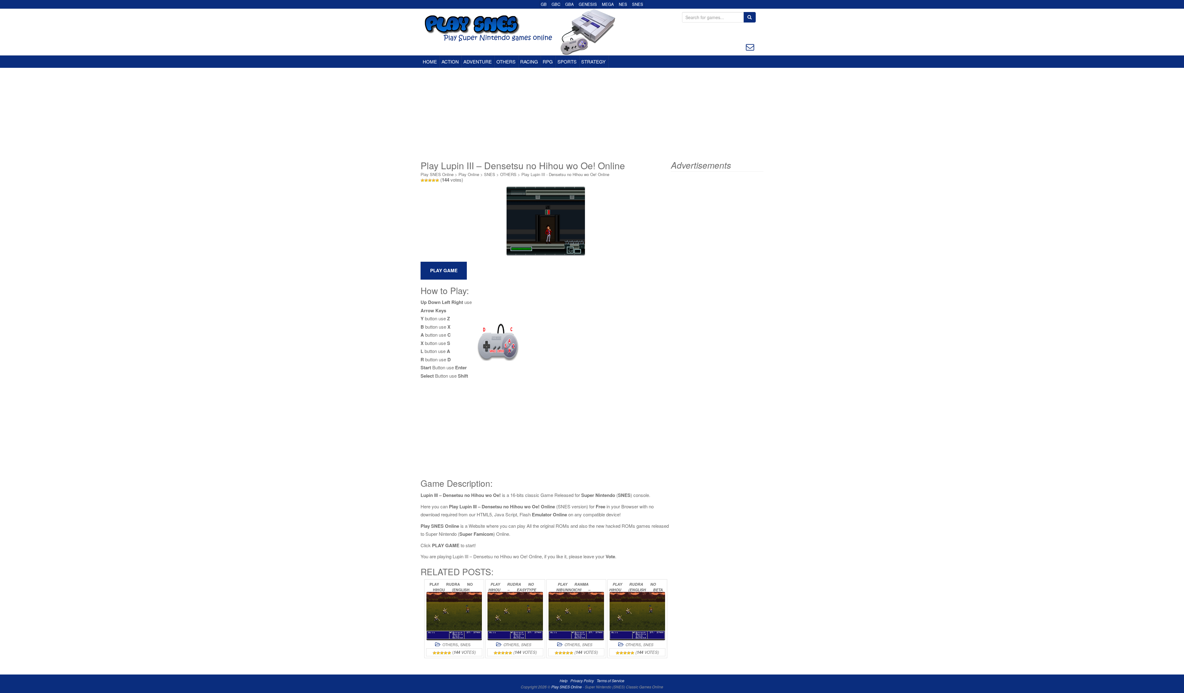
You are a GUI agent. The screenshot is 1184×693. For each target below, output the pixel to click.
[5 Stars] (437, 180)
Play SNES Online (437, 174)
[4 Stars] (433, 180)
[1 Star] (422, 180)
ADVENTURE (477, 61)
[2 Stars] (426, 180)
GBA (569, 4)
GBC (556, 4)
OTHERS (506, 61)
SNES (637, 4)
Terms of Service (610, 680)
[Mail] (750, 46)
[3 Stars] (430, 180)
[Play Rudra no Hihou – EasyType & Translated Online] (515, 616)
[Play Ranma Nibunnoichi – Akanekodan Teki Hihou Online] (576, 616)
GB (544, 4)
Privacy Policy (582, 680)
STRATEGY (593, 61)
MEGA (608, 4)
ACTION (450, 61)
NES (623, 4)
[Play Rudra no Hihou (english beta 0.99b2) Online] (637, 616)
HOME (430, 61)
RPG (548, 61)
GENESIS (588, 4)
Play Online (468, 174)
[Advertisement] (592, 114)
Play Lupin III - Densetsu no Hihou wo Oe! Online (565, 174)
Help (564, 680)
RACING (529, 61)
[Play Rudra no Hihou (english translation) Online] (454, 616)
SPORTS (567, 61)
